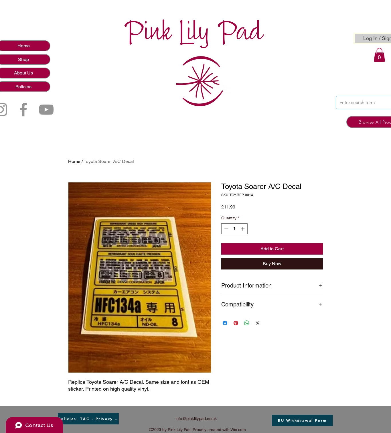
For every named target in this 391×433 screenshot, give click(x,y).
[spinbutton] (234, 229)
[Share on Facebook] (225, 323)
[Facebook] (23, 110)
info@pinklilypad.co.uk (196, 418)
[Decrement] (225, 229)
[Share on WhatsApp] (246, 323)
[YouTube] (46, 110)
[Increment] (243, 229)
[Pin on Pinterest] (235, 323)
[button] (379, 55)
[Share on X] (257, 323)
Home (74, 161)
